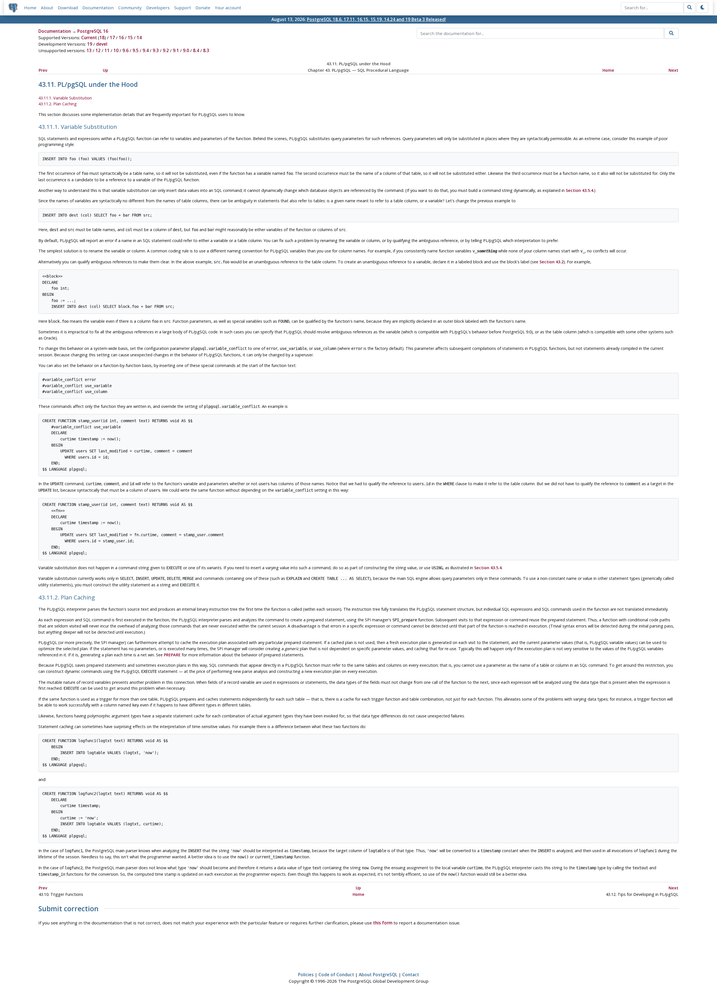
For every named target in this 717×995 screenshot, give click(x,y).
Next (673, 70)
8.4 (196, 50)
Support (182, 7)
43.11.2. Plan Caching (57, 103)
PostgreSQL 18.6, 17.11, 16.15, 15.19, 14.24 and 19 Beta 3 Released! (376, 19)
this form (382, 923)
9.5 (135, 50)
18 (101, 37)
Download (68, 7)
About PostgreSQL (378, 974)
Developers (158, 7)
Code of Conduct (336, 974)
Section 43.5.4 (579, 190)
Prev (43, 70)
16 (121, 37)
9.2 (166, 50)
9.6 (125, 50)
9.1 (176, 50)
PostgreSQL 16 (92, 31)
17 (112, 37)
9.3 (156, 50)
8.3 (206, 50)
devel (101, 44)
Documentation (98, 7)
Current (89, 37)
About (47, 7)
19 (89, 44)
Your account (228, 7)
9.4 (146, 50)
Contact (410, 974)
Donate (202, 7)
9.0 (186, 50)
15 (130, 37)
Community (130, 7)
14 (139, 37)
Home (30, 7)
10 (115, 50)
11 (107, 50)
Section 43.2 (551, 261)
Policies (306, 974)
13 (89, 50)
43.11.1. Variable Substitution (65, 98)
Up (105, 70)
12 (98, 50)
